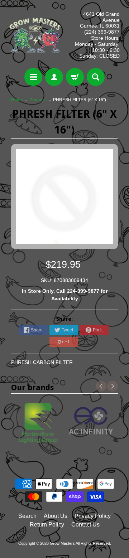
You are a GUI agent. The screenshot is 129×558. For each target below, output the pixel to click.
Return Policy (47, 524)
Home (17, 100)
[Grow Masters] (35, 35)
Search (27, 516)
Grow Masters (62, 543)
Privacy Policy (93, 516)
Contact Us (85, 524)
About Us (55, 516)
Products (38, 100)
